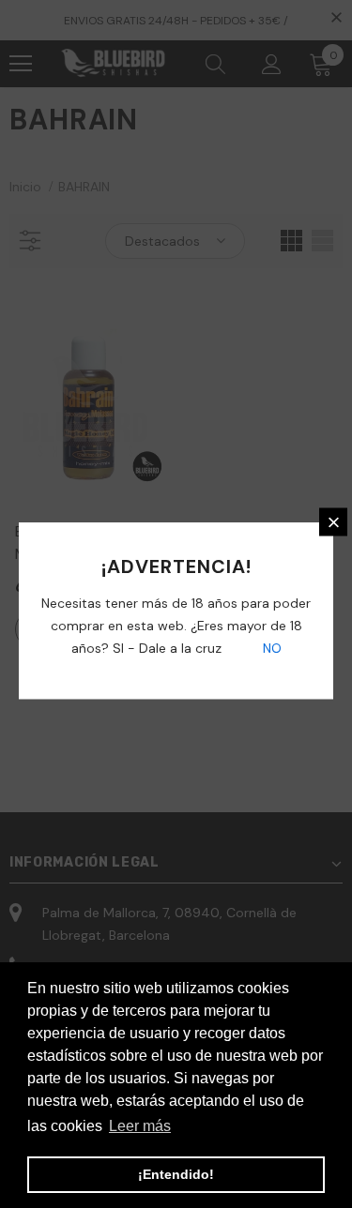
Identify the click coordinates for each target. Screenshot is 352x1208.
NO (270, 648)
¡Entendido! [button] (176, 1174)
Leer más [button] (140, 1126)
